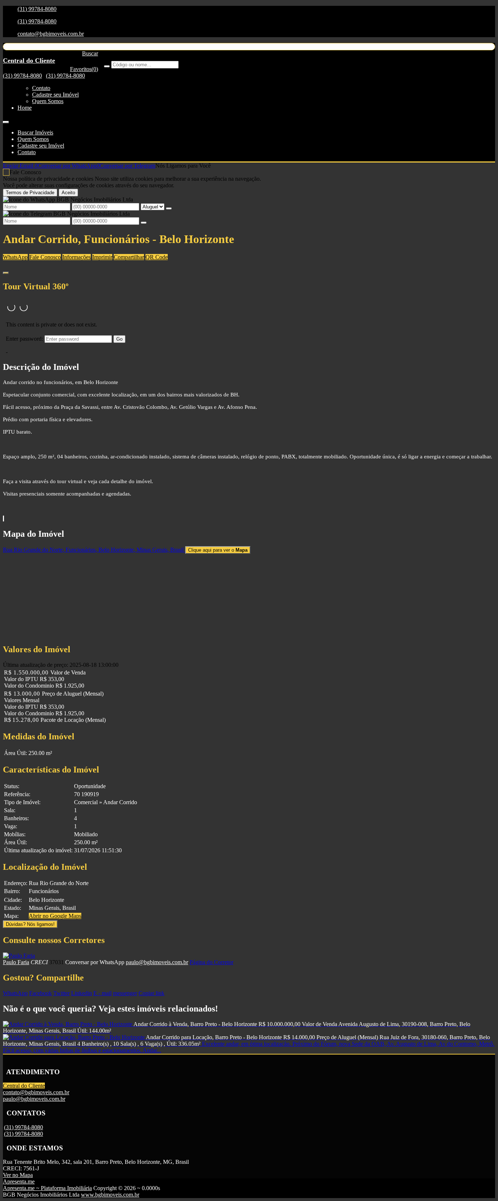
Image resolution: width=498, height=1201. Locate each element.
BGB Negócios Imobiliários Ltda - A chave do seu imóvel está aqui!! (82, 46)
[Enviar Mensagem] (144, 223)
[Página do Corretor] (19, 955)
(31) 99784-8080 (37, 9)
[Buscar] (107, 66)
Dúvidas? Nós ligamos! (30, 924)
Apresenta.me (19, 1181)
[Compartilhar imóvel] (6, 273)
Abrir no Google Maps (55, 916)
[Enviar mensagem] (169, 208)
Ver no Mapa (18, 1175)
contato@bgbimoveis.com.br (50, 34)
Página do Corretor (211, 962)
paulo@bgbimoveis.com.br (157, 962)
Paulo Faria (16, 962)
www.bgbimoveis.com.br (110, 1195)
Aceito (68, 192)
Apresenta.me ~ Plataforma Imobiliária (47, 1188)
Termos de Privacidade (30, 192)
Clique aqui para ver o (218, 550)
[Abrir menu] (6, 120)
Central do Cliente (24, 1086)
